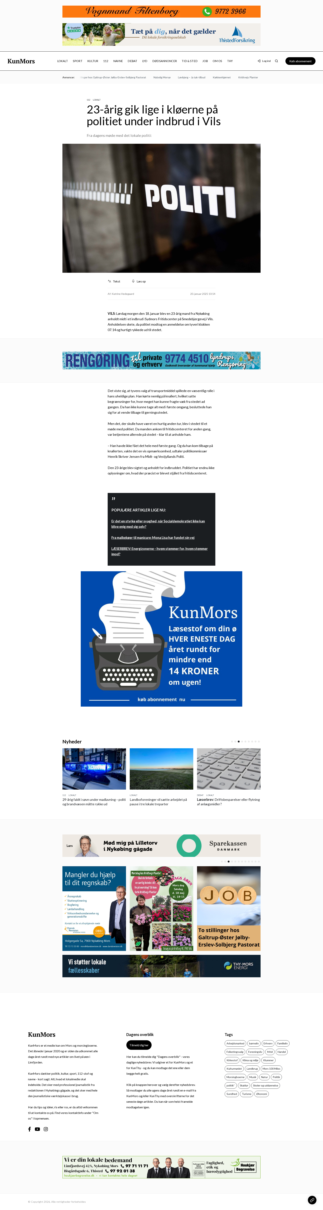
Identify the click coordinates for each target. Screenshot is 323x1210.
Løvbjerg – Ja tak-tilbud (169, 77)
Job (205, 61)
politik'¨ (231, 1089)
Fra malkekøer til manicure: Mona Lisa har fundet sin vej (152, 538)
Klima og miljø (250, 1064)
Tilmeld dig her (139, 1049)
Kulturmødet (234, 1073)
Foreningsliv (255, 1056)
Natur (264, 1081)
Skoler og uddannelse (265, 1089)
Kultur (92, 61)
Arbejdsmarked (235, 1047)
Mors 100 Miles (271, 1073)
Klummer (268, 1064)
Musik (252, 1081)
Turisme (246, 1098)
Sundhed (232, 1098)
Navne (118, 61)
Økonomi (261, 1098)
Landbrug (252, 1073)
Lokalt (62, 61)
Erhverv (268, 1047)
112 (105, 61)
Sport (78, 61)
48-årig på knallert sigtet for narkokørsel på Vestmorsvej (227, 804)
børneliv (254, 1047)
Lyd (144, 61)
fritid (270, 1056)
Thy (230, 61)
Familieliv (282, 1047)
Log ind (266, 60)
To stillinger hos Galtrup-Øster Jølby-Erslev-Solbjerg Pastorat (88, 77)
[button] (232, 741)
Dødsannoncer (164, 61)
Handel (282, 1056)
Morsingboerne (235, 1081)
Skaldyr (244, 1089)
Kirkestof (232, 1064)
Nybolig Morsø (140, 77)
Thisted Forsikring (254, 77)
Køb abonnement (300, 61)
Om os (217, 61)
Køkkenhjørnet (200, 77)
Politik (276, 1081)
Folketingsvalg (235, 1056)
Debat (132, 61)
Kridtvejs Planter (226, 77)
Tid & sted (190, 61)
